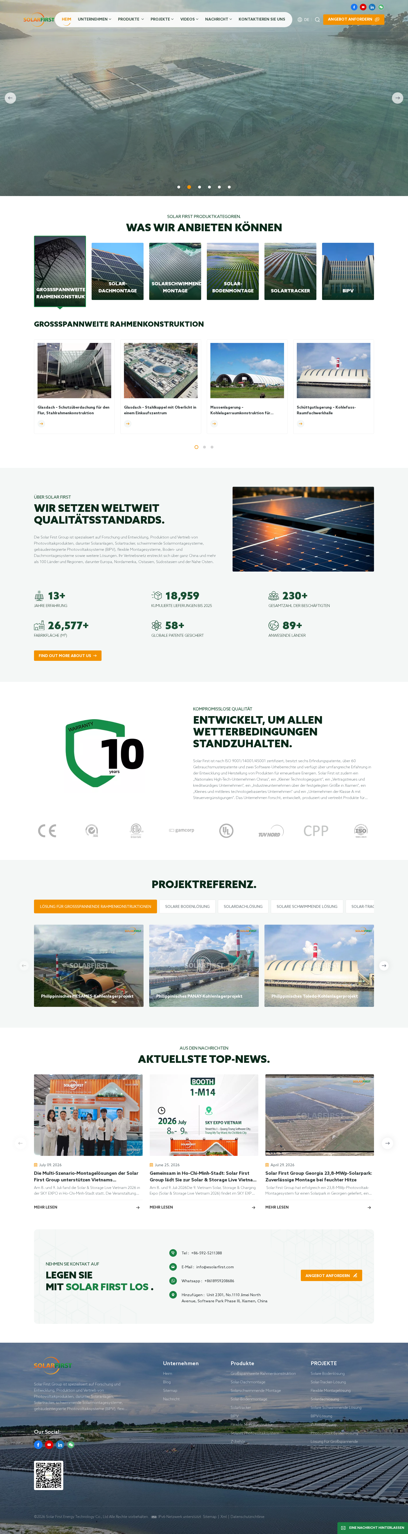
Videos (187, 19)
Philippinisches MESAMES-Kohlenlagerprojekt (87, 996)
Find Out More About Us (65, 656)
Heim (66, 19)
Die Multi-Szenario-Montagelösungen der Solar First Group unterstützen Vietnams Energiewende (86, 1177)
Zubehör (238, 1441)
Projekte (160, 19)
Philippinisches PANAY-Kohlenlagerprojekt (199, 996)
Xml (224, 1516)
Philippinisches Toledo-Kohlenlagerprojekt (315, 996)
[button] (178, 187)
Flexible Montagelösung (331, 1390)
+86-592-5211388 (206, 1253)
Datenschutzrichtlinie (247, 1516)
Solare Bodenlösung (328, 1373)
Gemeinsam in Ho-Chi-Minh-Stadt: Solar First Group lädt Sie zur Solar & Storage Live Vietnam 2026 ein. (203, 1177)
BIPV (234, 1416)
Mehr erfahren (54, 167)
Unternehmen (93, 19)
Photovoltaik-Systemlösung (334, 1433)
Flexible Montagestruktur (251, 1424)
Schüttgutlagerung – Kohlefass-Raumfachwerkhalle (326, 410)
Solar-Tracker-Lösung (328, 1382)
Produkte (129, 19)
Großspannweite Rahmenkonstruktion (263, 1373)
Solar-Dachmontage (248, 1382)
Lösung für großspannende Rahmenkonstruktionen (334, 1444)
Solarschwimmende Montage (256, 1390)
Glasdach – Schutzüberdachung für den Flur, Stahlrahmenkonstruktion (73, 410)
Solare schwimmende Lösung (336, 1407)
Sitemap (170, 1390)
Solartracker (241, 1407)
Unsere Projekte (107, 167)
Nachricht (216, 19)
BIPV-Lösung (321, 1416)
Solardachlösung (325, 1399)
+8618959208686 (219, 1280)
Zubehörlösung (323, 1424)
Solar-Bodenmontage (249, 1399)
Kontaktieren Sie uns (262, 19)
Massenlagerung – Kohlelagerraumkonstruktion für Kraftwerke (240, 410)
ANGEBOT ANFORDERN (328, 1276)
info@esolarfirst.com (215, 1267)
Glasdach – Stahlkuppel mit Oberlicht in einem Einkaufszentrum (160, 410)
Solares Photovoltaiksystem (255, 1433)
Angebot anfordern (350, 19)
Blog (167, 1382)
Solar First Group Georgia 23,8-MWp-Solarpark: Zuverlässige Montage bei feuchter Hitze (318, 1177)
